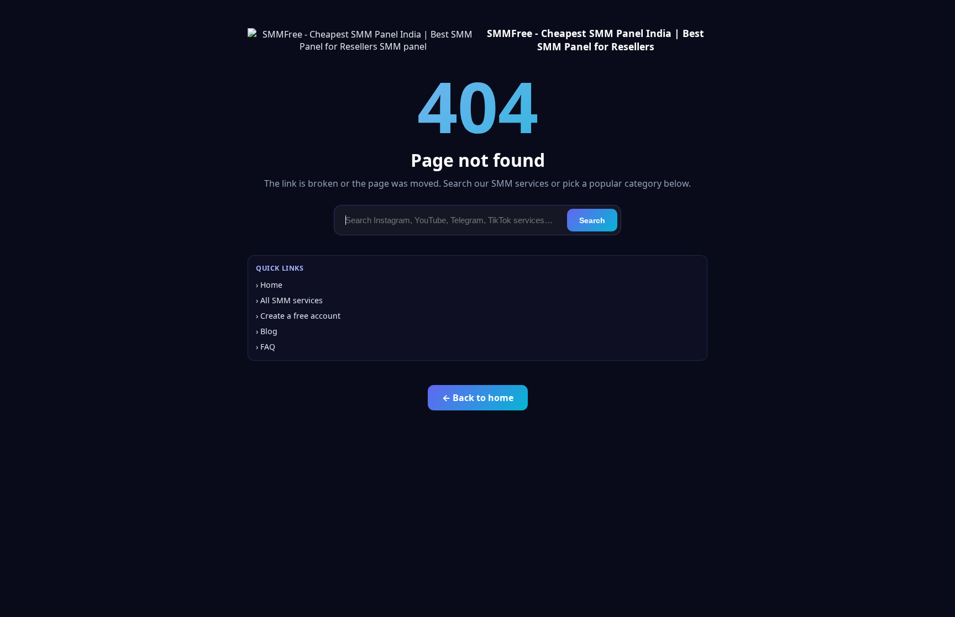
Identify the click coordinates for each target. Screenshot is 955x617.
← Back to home (477, 398)
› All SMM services (289, 300)
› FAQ (265, 346)
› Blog (266, 331)
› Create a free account (298, 315)
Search (592, 220)
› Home (269, 285)
